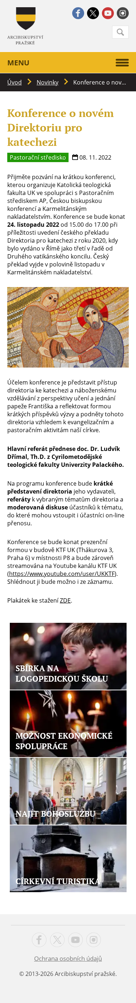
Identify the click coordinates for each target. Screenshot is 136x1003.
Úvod (14, 82)
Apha (25, 25)
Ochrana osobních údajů (68, 958)
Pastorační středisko (38, 157)
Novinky (47, 82)
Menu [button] (18, 63)
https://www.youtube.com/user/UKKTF (62, 574)
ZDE (65, 600)
